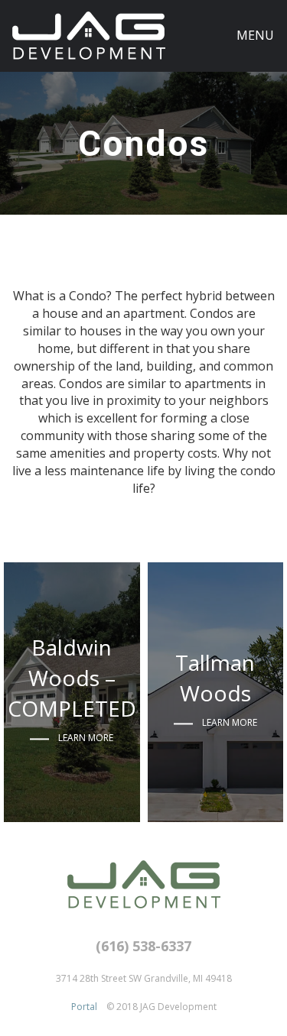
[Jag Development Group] (88, 35)
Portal (84, 1006)
